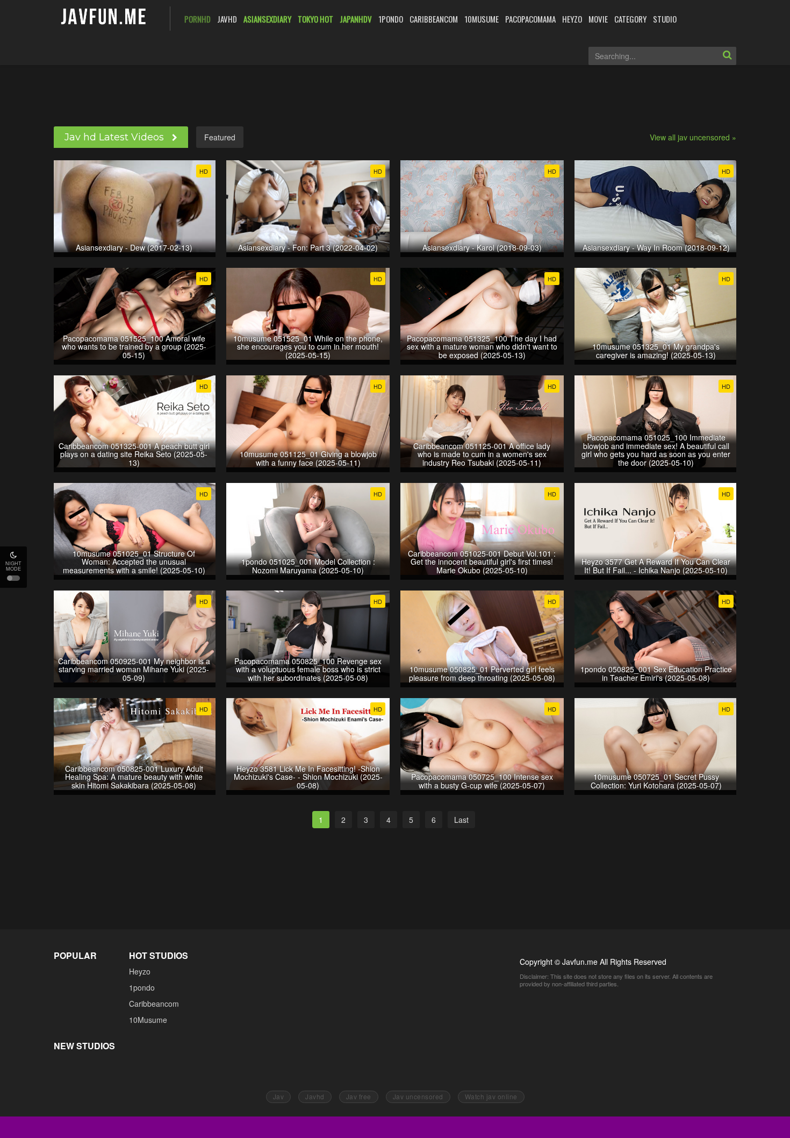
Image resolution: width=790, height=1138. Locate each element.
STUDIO (665, 19)
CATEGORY (630, 19)
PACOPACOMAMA (530, 19)
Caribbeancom (154, 1003)
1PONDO (390, 19)
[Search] (727, 56)
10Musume (148, 1019)
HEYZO (572, 19)
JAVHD (227, 19)
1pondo (142, 987)
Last (461, 819)
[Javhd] (104, 17)
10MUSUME (481, 19)
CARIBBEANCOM (434, 19)
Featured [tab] (219, 137)
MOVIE (598, 19)
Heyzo (139, 971)
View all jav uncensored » (693, 137)
